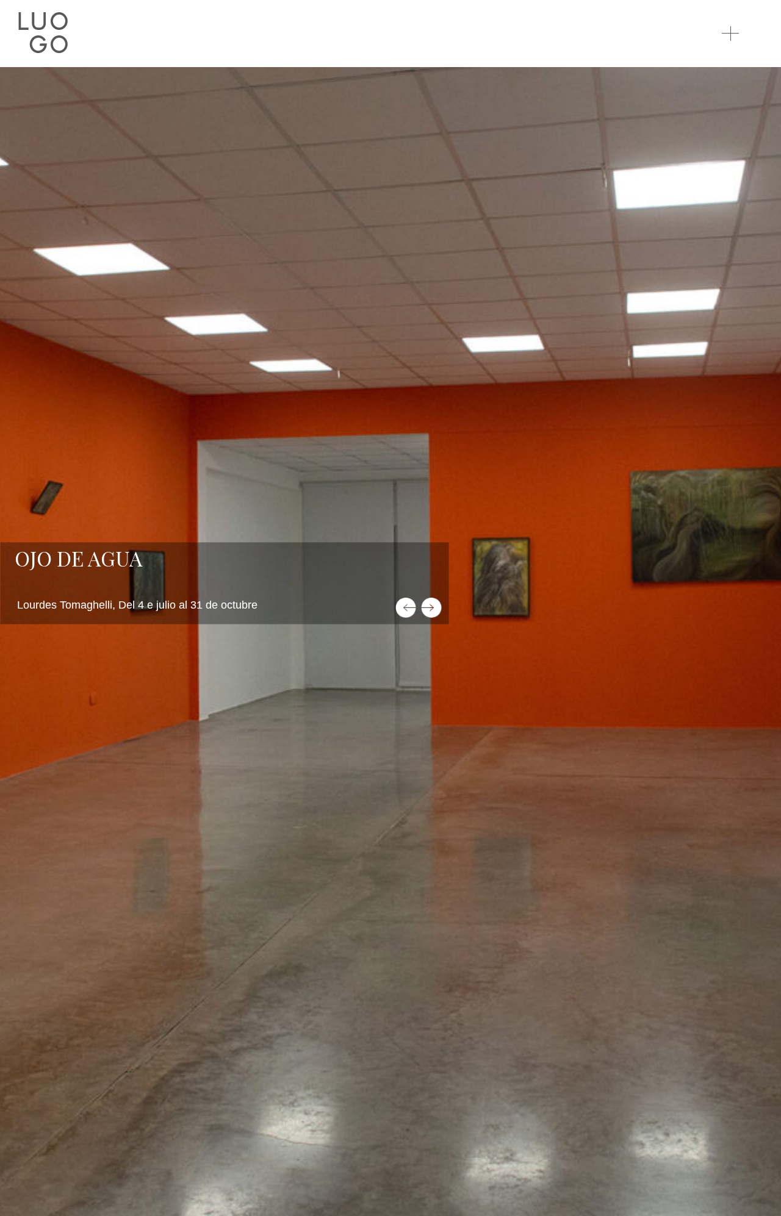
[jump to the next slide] (431, 608)
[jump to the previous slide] (405, 608)
